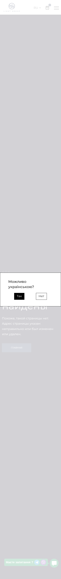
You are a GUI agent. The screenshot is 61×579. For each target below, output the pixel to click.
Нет (41, 296)
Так (19, 296)
